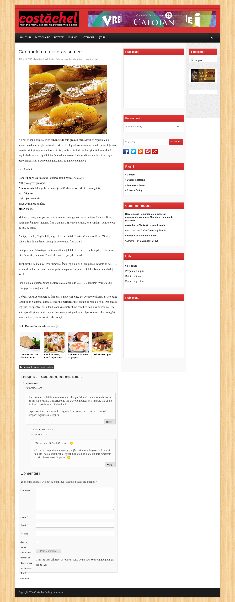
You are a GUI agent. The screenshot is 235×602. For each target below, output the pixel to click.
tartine (50, 367)
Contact (131, 174)
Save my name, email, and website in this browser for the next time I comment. (26, 560)
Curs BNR (131, 265)
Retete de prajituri (135, 281)
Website (24, 533)
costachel (40, 59)
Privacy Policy (134, 190)
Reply (109, 422)
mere (43, 367)
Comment (26, 490)
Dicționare (42, 37)
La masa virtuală (136, 185)
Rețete (59, 37)
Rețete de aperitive (85, 59)
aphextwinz (32, 383)
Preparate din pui (134, 271)
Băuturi (25, 37)
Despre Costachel (136, 180)
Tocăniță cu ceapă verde (152, 225)
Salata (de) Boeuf (148, 235)
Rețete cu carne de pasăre (66, 59)
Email (24, 525)
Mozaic (72, 37)
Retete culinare (133, 276)
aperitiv (26, 367)
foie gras (35, 367)
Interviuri (88, 37)
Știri (102, 37)
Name (24, 516)
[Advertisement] (154, 83)
